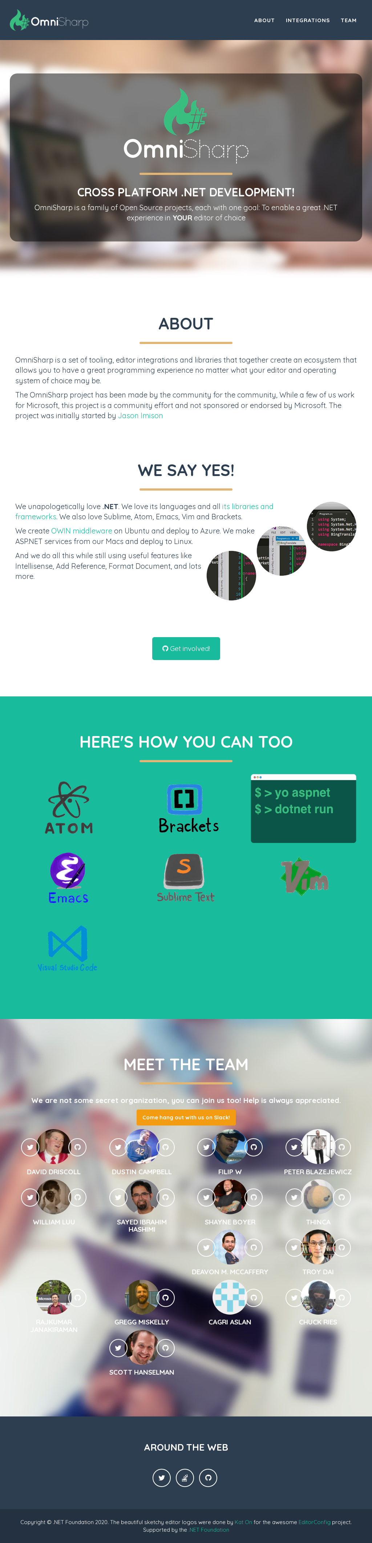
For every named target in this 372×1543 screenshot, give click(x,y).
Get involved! (189, 648)
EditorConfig (315, 1522)
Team (349, 20)
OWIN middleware (81, 530)
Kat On (243, 1522)
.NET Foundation (209, 1529)
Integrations (308, 20)
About (264, 20)
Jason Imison (140, 415)
